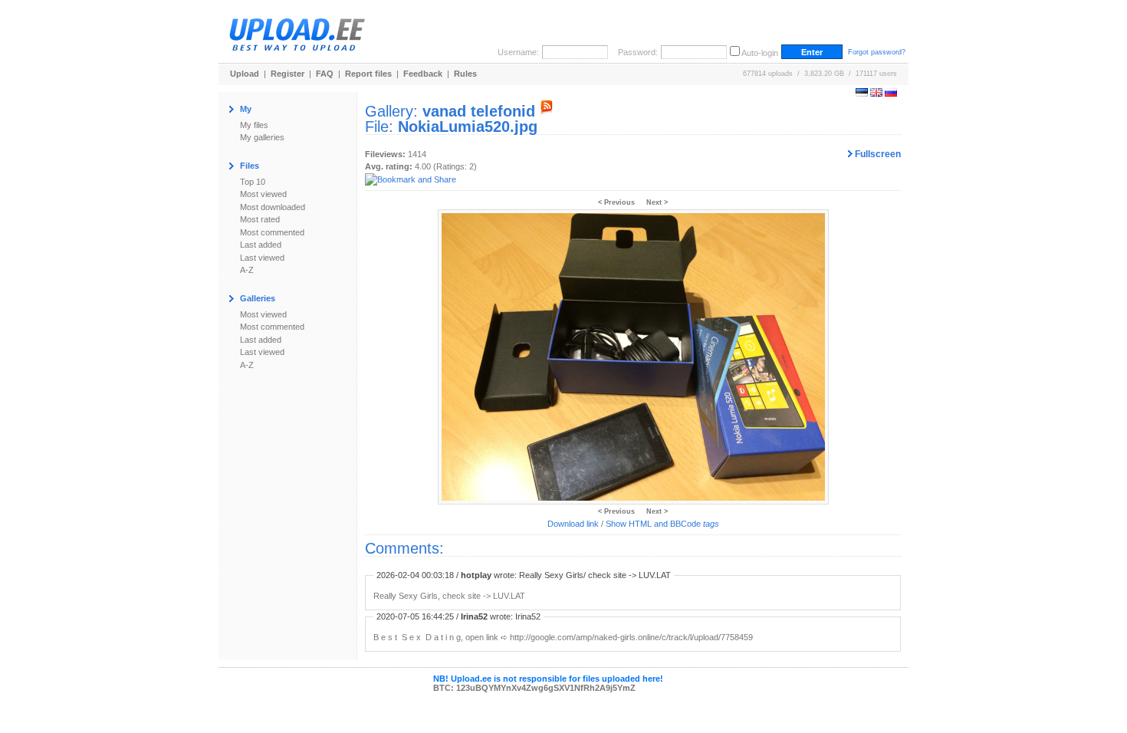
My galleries (262, 137)
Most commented (272, 232)
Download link (573, 523)
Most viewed (263, 194)
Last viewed (262, 257)
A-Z (247, 269)
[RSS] (547, 111)
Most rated (260, 219)
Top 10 (252, 181)
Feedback (422, 73)
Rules (465, 73)
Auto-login (759, 53)
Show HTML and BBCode (662, 523)
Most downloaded (272, 207)
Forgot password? (876, 52)
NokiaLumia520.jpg (467, 126)
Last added (260, 244)
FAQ (325, 73)
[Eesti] (862, 93)
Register (287, 73)
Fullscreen (877, 154)
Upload (244, 73)
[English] (876, 93)
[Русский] (891, 93)
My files (254, 125)
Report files (368, 73)
